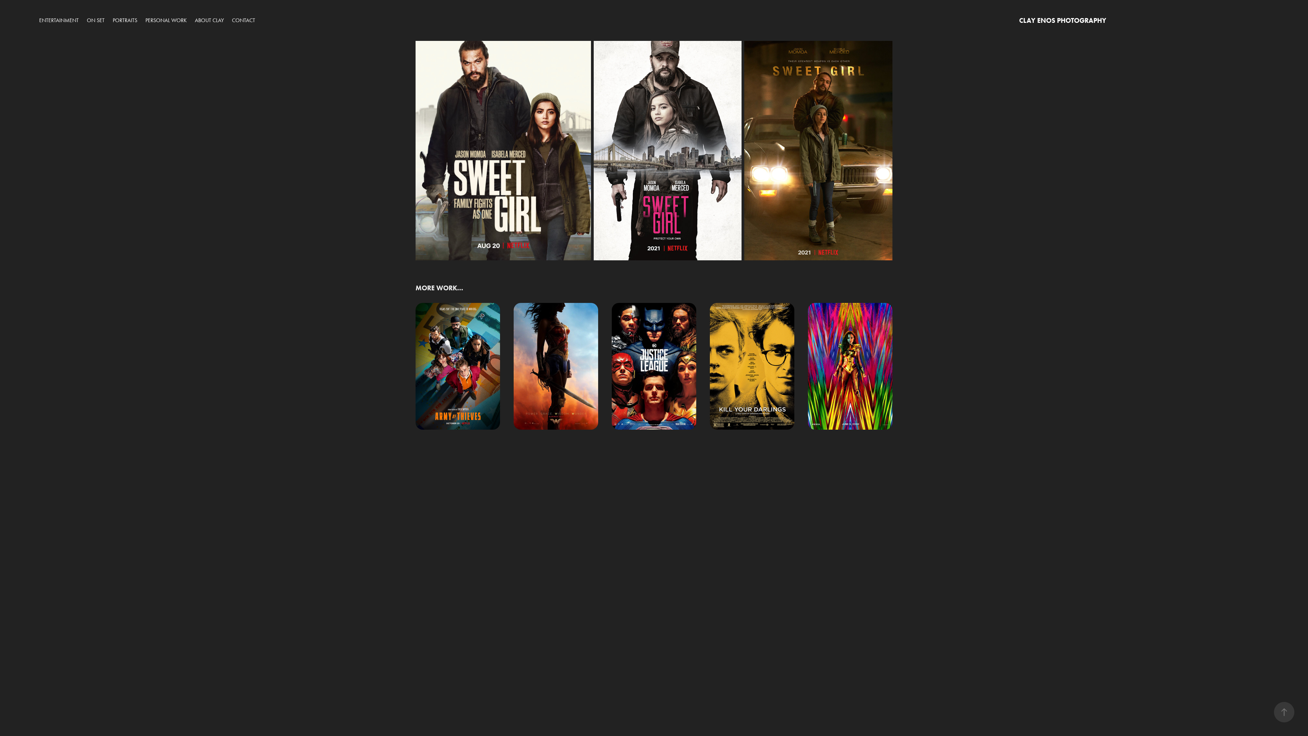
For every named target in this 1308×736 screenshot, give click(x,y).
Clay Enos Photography (1062, 20)
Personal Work (166, 20)
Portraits (125, 20)
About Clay (209, 20)
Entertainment (59, 20)
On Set (96, 20)
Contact (243, 20)
